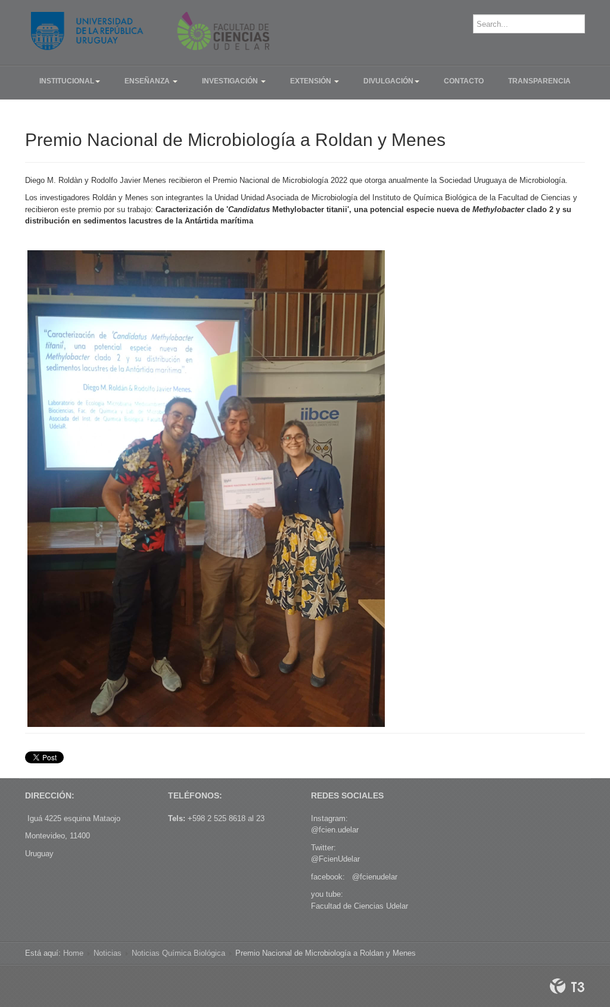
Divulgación (388, 81)
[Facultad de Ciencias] (150, 31)
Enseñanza (148, 81)
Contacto (464, 81)
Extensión (311, 81)
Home (73, 953)
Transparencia (539, 81)
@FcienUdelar (335, 858)
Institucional (66, 81)
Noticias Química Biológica (178, 953)
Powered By (567, 986)
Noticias (108, 953)
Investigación (231, 81)
